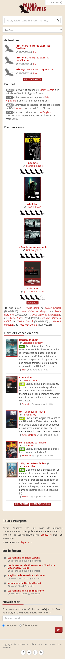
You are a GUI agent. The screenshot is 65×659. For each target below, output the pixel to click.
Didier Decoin (47, 89)
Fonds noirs (32, 307)
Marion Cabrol (25, 321)
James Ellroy (29, 414)
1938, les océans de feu (32, 463)
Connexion (54, 2)
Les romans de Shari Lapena (24, 557)
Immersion (25, 377)
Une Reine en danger (35, 311)
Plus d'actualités (32, 79)
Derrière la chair (28, 339)
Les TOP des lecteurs (40, 504)
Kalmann (32, 288)
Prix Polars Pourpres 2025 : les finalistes (33, 47)
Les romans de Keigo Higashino (26, 590)
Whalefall (32, 204)
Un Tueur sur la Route (32, 411)
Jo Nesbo (28, 445)
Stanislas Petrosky (32, 342)
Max (24, 369)
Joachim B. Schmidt (34, 291)
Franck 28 (26, 455)
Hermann (18, 108)
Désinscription (30, 625)
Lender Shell (29, 466)
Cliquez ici (46, 534)
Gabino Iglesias (34, 250)
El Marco (26, 496)
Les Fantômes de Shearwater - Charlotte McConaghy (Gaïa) (31, 566)
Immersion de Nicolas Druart (24, 583)
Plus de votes (21, 504)
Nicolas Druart (30, 380)
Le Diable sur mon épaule (32, 247)
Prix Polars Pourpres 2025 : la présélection (32, 59)
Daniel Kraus (34, 207)
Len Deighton (45, 112)
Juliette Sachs (16, 318)
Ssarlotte (26, 404)
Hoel (35, 52)
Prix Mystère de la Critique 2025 (34, 69)
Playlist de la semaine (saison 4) (26, 575)
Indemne (33, 162)
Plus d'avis (33, 303)
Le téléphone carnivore (32, 442)
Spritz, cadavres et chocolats (45, 314)
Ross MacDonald (28, 324)
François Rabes (34, 165)
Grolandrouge (29, 434)
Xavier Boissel (53, 307)
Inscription (11, 625)
